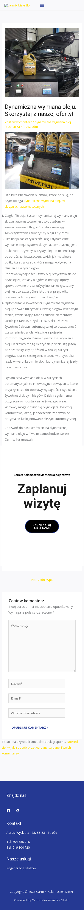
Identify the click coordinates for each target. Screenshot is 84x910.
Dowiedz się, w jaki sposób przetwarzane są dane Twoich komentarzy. (40, 747)
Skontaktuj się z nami (42, 526)
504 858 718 (21, 841)
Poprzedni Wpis (42, 579)
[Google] (18, 811)
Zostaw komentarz (18, 122)
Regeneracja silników (21, 868)
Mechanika (12, 126)
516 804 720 (21, 847)
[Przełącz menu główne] (42, 5)
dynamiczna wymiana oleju (54, 122)
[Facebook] (8, 811)
